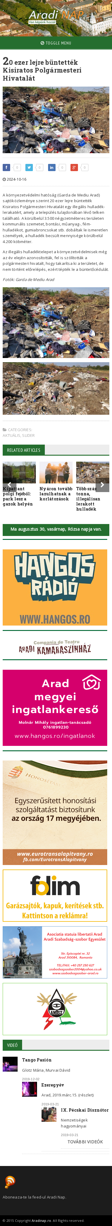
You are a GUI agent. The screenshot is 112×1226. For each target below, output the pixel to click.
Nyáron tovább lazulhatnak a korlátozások (55, 494)
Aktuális (11, 435)
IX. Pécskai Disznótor (84, 1110)
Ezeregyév (53, 1085)
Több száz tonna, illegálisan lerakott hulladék (88, 498)
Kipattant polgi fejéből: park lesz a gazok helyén (18, 496)
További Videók (85, 1141)
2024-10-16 (16, 179)
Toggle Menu (58, 43)
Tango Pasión (37, 1060)
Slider (28, 435)
